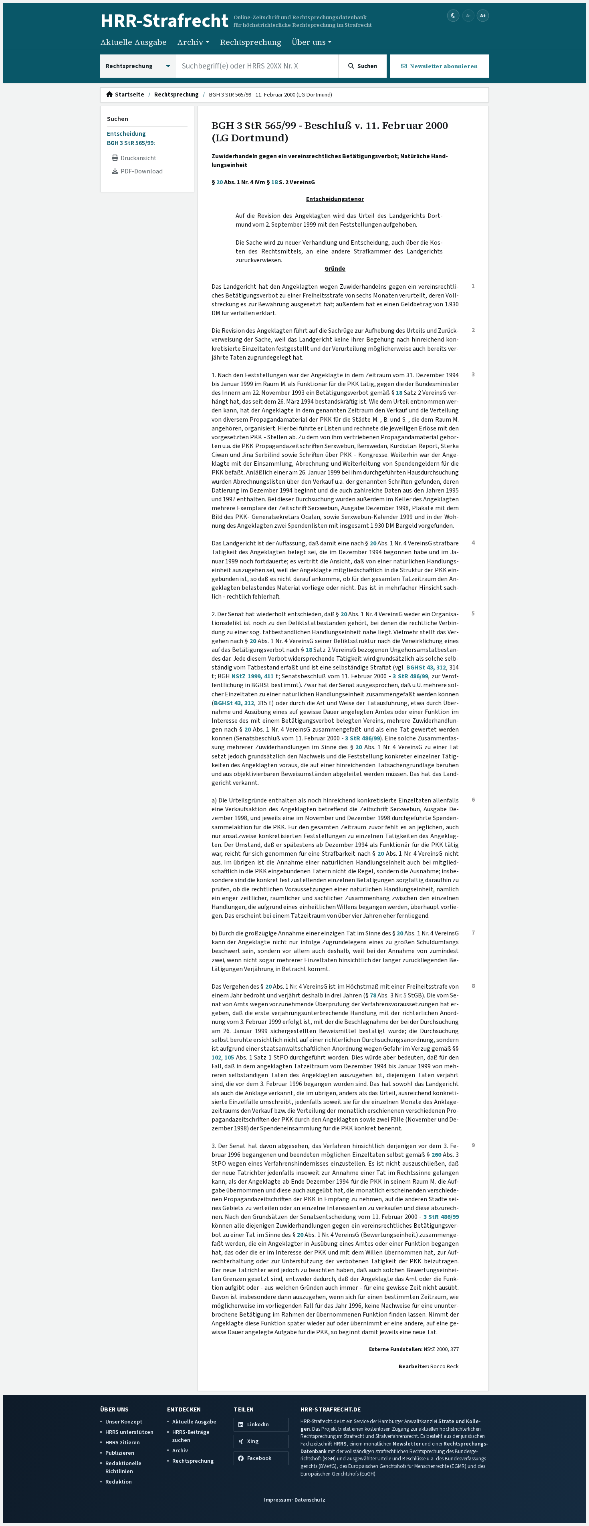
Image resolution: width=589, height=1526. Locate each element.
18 (274, 182)
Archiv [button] (190, 42)
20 (219, 182)
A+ (483, 15)
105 (229, 1057)
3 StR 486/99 (410, 676)
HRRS (340, 1444)
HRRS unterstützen (129, 1432)
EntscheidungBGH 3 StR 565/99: (131, 138)
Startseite (128, 95)
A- (468, 15)
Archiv (180, 1450)
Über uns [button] (309, 42)
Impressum (277, 1500)
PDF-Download (140, 171)
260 (436, 1154)
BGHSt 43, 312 (426, 667)
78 (373, 995)
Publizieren (119, 1453)
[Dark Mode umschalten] (453, 16)
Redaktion (118, 1482)
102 (216, 1057)
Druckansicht (137, 158)
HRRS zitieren (122, 1442)
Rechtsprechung (250, 42)
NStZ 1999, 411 (253, 676)
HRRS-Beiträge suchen (191, 1436)
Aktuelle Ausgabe (133, 42)
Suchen (117, 119)
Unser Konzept (123, 1421)
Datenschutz (309, 1500)
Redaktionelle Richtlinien (123, 1467)
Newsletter (407, 1444)
